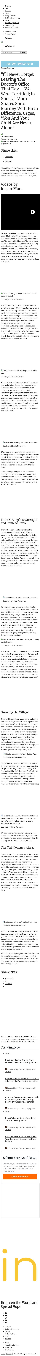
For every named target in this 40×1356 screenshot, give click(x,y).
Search (9, 38)
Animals (8, 11)
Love (7, 1336)
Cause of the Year (7, 68)
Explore (8, 6)
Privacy (9, 1354)
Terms (3, 1354)
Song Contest (10, 16)
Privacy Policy (10, 34)
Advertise (8, 1347)
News (7, 8)
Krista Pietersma (7, 137)
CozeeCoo (5, 835)
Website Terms (10, 32)
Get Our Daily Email (12, 18)
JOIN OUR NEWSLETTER (20, 64)
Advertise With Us (11, 28)
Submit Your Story (20, 1177)
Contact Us (9, 25)
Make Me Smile (10, 1334)
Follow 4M (11, 46)
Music (7, 13)
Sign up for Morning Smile (10, 1039)
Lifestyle (8, 1053)
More (7, 20)
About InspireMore (12, 23)
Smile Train (18, 724)
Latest (7, 1331)
